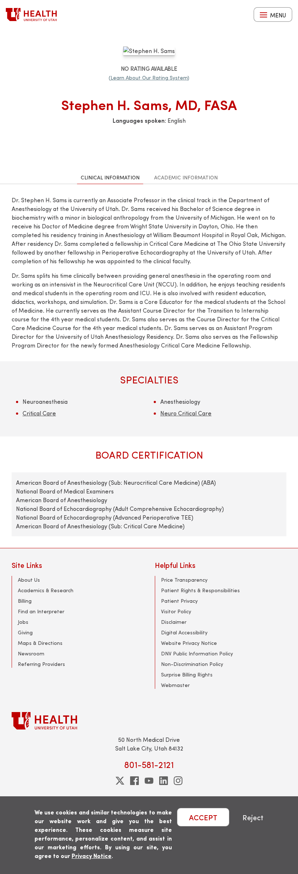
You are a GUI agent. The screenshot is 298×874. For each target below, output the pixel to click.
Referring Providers (41, 663)
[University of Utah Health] (31, 14)
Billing (25, 600)
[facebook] (134, 780)
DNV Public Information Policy (197, 653)
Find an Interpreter (41, 611)
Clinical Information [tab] (110, 177)
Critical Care (39, 413)
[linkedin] (163, 780)
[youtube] (149, 780)
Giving (25, 632)
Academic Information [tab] (186, 177)
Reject (252, 817)
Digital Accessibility (184, 632)
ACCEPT (203, 817)
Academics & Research (45, 590)
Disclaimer (173, 621)
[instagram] (178, 780)
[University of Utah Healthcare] (149, 720)
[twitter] (120, 780)
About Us (29, 579)
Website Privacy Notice (189, 642)
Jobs (23, 621)
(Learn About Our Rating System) (149, 77)
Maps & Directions (40, 642)
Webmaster (175, 685)
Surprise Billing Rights (187, 674)
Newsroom (31, 653)
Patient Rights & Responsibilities (200, 590)
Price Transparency (184, 579)
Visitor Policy (176, 611)
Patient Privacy (179, 600)
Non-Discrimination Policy (192, 663)
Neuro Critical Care (186, 413)
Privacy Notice (92, 855)
